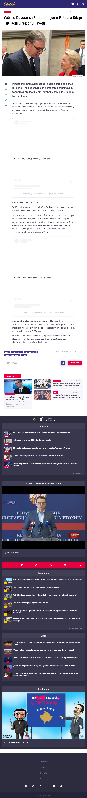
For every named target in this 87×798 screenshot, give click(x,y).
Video (43, 635)
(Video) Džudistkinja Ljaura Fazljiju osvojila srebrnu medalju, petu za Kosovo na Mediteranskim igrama (43, 644)
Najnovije (43, 425)
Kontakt (43, 773)
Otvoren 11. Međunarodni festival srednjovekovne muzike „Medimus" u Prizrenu (43, 450)
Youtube (65, 565)
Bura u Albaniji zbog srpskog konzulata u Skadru (43, 605)
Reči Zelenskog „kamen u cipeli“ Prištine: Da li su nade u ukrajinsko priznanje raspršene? (43, 597)
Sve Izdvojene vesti (75, 628)
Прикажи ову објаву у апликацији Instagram (32, 159)
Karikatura (43, 689)
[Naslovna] (9, 4)
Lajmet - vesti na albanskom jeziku (43, 483)
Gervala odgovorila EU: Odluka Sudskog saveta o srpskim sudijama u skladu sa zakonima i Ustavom (43, 465)
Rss (80, 565)
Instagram (36, 565)
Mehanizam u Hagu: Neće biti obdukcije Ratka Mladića (43, 442)
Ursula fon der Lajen (12, 355)
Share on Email (6, 106)
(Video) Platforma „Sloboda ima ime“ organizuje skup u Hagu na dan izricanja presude (43, 652)
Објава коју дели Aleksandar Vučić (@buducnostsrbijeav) (43, 194)
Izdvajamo (43, 573)
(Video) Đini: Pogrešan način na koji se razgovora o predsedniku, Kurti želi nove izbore (43, 668)
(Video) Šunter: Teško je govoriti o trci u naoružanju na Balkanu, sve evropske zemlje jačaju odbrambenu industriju (43, 675)
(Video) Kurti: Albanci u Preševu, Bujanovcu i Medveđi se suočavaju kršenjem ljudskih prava (43, 660)
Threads (51, 565)
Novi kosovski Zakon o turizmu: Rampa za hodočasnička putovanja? (43, 589)
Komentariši (63, 363)
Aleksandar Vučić (31, 352)
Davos (24, 355)
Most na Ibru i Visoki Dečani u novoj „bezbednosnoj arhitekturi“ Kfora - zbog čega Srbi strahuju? (43, 581)
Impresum (43, 767)
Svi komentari (74, 363)
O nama (44, 761)
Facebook (7, 565)
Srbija (7, 352)
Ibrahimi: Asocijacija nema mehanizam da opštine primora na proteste (43, 458)
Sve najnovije (77, 473)
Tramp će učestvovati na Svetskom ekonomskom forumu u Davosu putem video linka (58, 395)
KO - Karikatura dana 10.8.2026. (43, 719)
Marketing (44, 779)
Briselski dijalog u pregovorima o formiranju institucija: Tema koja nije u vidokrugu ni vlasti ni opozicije (43, 620)
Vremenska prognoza (72, 4)
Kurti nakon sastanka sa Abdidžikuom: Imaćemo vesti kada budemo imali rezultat (43, 434)
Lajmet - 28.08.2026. (43, 521)
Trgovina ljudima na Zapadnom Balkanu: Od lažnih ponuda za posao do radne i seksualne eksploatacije (43, 613)
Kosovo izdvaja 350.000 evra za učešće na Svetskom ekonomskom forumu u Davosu (58, 384)
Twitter (22, 565)
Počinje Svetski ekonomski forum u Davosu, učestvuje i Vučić (18, 394)
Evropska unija (17, 352)
